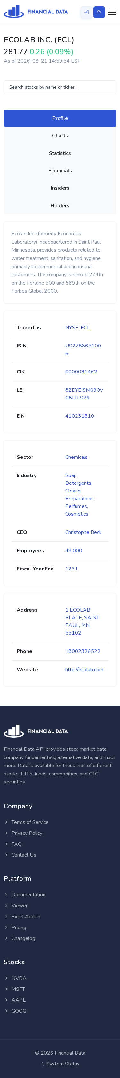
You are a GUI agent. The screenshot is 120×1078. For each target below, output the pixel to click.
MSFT (17, 989)
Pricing (18, 927)
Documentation (27, 894)
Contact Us (23, 855)
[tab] (60, 118)
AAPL (18, 1000)
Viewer (19, 905)
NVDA (18, 978)
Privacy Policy (26, 833)
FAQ (16, 844)
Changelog (22, 938)
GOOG (18, 1010)
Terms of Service (29, 822)
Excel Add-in (25, 916)
